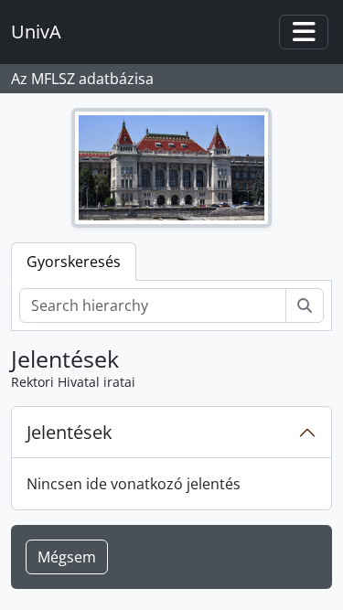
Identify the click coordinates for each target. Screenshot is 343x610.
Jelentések (70, 432)
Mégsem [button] (67, 557)
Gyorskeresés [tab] (74, 261)
